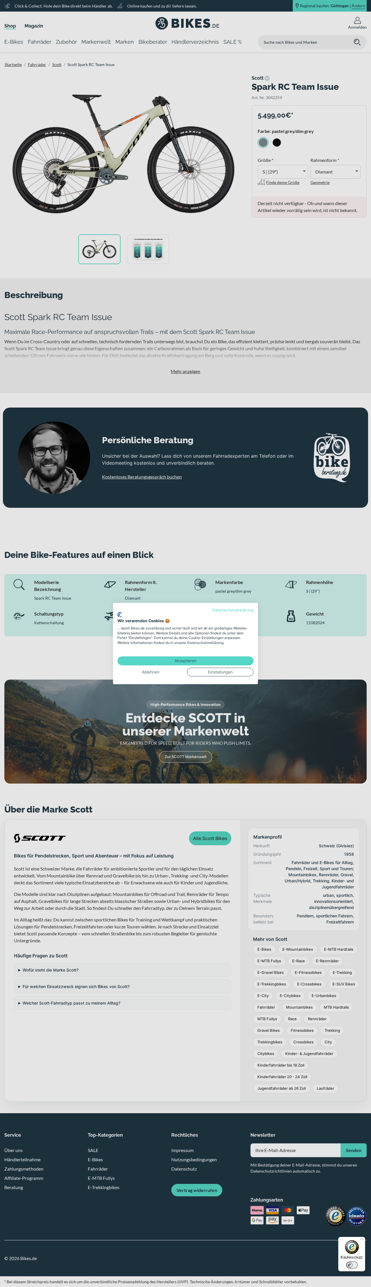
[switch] (352, 1265)
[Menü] (361, 1240)
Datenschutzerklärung (233, 610)
